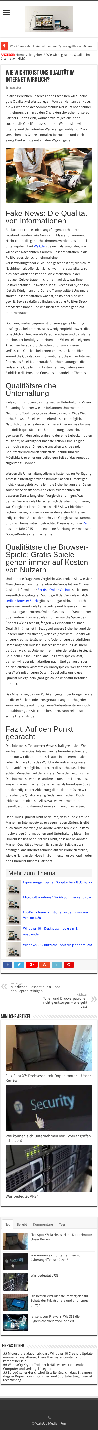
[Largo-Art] (49, 18)
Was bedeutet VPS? (22, 1196)
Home (20, 55)
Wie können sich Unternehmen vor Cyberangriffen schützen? (51, 46)
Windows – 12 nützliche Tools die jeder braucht (57, 945)
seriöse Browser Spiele (22, 601)
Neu (8, 1224)
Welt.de (39, 246)
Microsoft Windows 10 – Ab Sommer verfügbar (57, 897)
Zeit (85, 523)
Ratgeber (35, 55)
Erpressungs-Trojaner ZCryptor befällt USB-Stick (57, 882)
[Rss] (49, 1418)
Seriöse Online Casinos (54, 590)
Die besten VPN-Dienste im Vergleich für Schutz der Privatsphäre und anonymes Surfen (59, 1300)
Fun (63, 1423)
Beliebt (22, 1224)
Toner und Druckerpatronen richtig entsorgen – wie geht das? (65, 1000)
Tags (62, 1224)
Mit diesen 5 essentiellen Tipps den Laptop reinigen (35, 987)
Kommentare (43, 1224)
